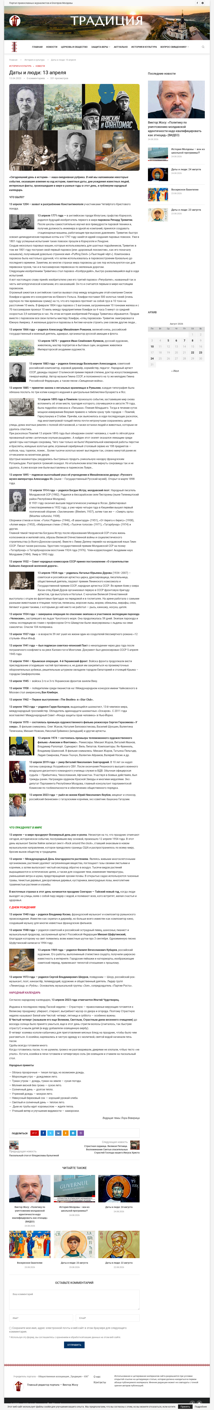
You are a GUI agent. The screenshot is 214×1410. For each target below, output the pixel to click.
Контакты (100, 1382)
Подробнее (201, 1406)
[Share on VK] (58, 1133)
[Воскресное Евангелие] (29, 1244)
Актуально (121, 47)
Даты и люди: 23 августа (74, 1262)
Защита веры (99, 47)
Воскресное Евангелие (29, 1262)
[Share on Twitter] (50, 1133)
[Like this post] (35, 1133)
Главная (37, 47)
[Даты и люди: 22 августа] (119, 1244)
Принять (185, 1406)
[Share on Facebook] (43, 1133)
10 (152, 346)
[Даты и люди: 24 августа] (119, 1188)
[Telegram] (202, 3)
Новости (51, 47)
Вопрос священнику (173, 47)
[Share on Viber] (81, 1133)
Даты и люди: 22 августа (119, 1262)
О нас (97, 1376)
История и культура (144, 47)
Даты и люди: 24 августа (119, 1207)
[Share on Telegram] (73, 1133)
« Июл (175, 371)
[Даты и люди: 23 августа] (74, 1244)
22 (192, 352)
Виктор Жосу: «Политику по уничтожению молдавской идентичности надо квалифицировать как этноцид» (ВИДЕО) (30, 1214)
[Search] (203, 47)
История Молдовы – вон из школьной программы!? (188, 151)
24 (152, 358)
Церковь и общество (74, 47)
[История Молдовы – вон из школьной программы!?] (74, 1188)
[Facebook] (197, 3)
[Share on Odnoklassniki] (66, 1133)
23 (200, 352)
